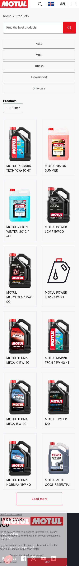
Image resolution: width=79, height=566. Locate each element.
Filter (16, 108)
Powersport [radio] (39, 77)
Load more (39, 498)
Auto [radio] (39, 43)
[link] (20, 161)
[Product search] (40, 4)
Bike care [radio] (39, 88)
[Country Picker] (51, 4)
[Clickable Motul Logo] (14, 4)
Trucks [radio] (39, 66)
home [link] (7, 16)
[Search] (69, 28)
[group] (39, 66)
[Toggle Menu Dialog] (73, 4)
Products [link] (22, 16)
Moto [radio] (39, 54)
